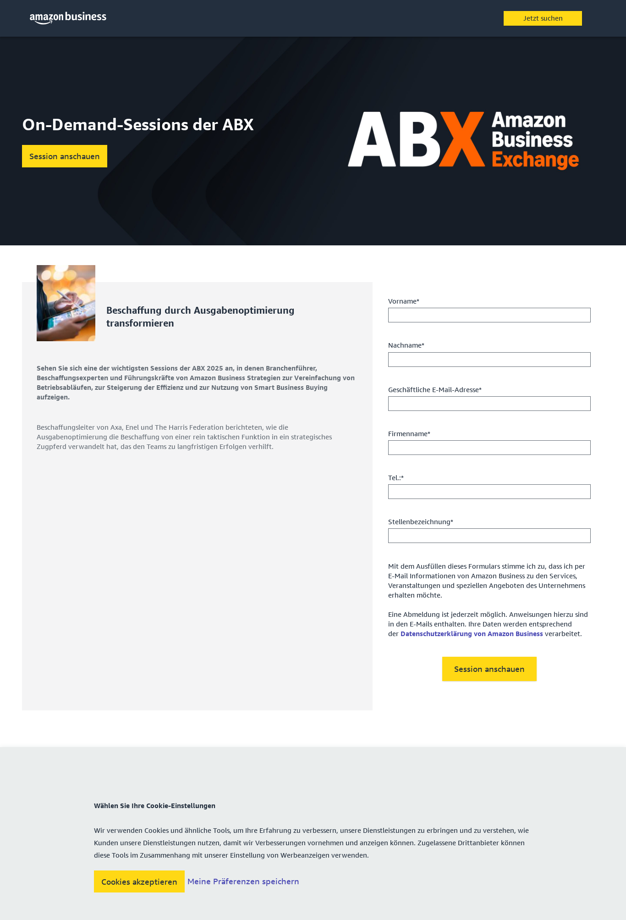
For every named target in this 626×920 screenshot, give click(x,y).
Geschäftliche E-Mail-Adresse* (435, 389)
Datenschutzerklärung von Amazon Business (472, 633)
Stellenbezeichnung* (420, 521)
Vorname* (403, 301)
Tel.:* (396, 477)
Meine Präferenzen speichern (243, 881)
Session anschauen (64, 156)
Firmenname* (409, 433)
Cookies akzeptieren (139, 881)
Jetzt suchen (543, 18)
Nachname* (406, 345)
